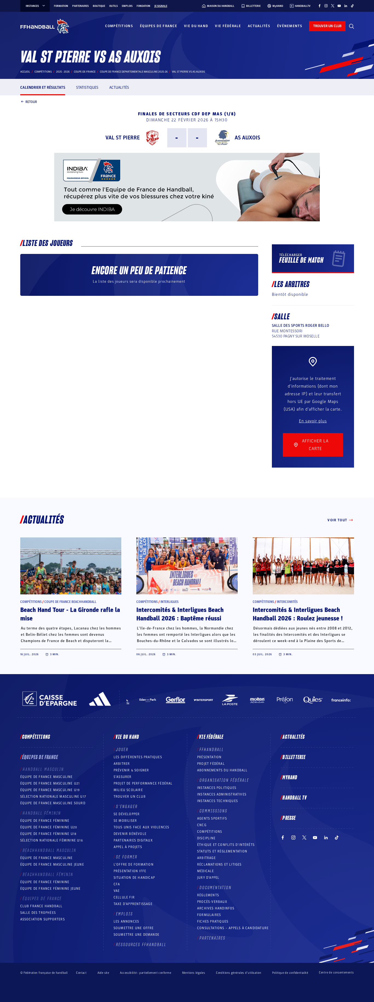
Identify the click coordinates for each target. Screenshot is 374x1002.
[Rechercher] (351, 26)
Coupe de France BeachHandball (70, 602)
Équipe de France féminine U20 (48, 827)
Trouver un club (130, 796)
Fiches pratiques (212, 921)
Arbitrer (122, 764)
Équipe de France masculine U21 (50, 783)
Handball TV (295, 798)
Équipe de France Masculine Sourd (52, 803)
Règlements (208, 895)
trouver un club (327, 26)
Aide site (103, 973)
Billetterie (294, 757)
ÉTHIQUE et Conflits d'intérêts (226, 845)
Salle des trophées (38, 913)
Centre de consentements (336, 972)
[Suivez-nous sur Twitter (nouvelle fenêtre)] (332, 5)
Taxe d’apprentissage (133, 904)
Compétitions (119, 26)
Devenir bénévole (130, 834)
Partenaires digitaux (133, 840)
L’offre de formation (134, 864)
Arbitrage (206, 858)
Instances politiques (216, 788)
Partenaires (80, 6)
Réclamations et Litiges (219, 864)
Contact (81, 973)
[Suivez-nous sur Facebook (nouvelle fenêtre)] (319, 5)
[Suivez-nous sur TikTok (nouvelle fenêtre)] (352, 5)
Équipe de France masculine (46, 777)
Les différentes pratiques (138, 757)
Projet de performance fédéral (143, 783)
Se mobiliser (125, 821)
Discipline (206, 838)
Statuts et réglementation (222, 851)
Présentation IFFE (130, 871)
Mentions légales (193, 973)
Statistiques (87, 87)
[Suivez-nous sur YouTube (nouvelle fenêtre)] (339, 5)
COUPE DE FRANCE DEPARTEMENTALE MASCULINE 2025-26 (134, 71)
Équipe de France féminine (45, 821)
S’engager (127, 807)
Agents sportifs (212, 818)
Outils (113, 6)
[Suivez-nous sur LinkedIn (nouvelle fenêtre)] (345, 5)
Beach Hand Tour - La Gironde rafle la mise (70, 614)
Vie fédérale (228, 26)
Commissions (214, 811)
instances (32, 6)
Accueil (25, 71)
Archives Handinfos (216, 908)
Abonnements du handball (222, 770)
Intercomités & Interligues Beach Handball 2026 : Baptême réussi (180, 614)
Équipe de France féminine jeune (50, 889)
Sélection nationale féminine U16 (51, 840)
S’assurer (123, 777)
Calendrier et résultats (42, 87)
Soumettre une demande (136, 935)
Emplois (127, 6)
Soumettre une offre (134, 928)
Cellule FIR (124, 897)
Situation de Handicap (134, 878)
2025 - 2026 (63, 71)
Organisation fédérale (224, 780)
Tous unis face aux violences (141, 827)
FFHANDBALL (212, 750)
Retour (31, 102)
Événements (289, 26)
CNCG (201, 825)
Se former (126, 857)
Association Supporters (42, 919)
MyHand (290, 777)
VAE (117, 891)
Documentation (216, 888)
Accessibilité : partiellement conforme (145, 973)
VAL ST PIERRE (122, 137)
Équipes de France (158, 26)
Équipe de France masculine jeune (52, 864)
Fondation (143, 6)
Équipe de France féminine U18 (48, 834)
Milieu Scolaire (128, 790)
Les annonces (126, 921)
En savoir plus (313, 421)
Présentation (209, 757)
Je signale (160, 6)
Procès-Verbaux (212, 902)
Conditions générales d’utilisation (238, 973)
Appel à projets (128, 847)
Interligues (169, 602)
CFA (117, 884)
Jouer (122, 750)
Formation (61, 6)
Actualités (259, 26)
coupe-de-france (85, 71)
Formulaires (209, 915)
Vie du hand (196, 26)
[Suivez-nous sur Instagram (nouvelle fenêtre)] (326, 5)
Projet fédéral (211, 764)
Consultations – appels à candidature (233, 928)
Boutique (99, 6)
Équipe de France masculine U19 (50, 790)
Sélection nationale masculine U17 (53, 796)
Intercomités (287, 602)
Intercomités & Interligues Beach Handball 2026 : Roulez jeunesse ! (298, 614)
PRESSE (289, 818)
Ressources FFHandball (141, 945)
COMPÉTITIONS (209, 832)
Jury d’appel (208, 878)
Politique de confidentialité (290, 973)
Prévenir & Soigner (131, 770)
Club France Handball (41, 906)
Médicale (205, 871)
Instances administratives (221, 794)
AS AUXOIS (247, 137)
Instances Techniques (217, 801)
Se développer (127, 814)
